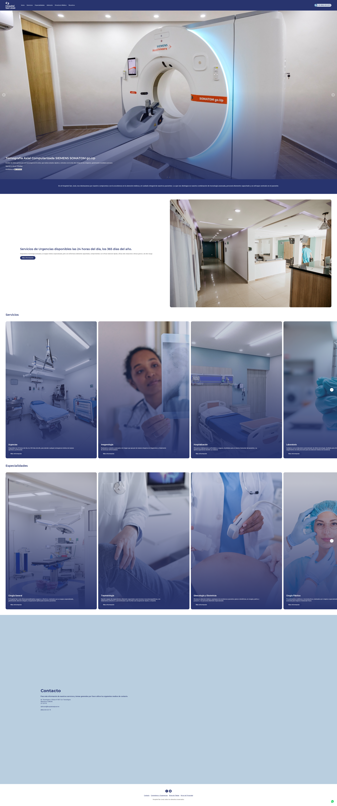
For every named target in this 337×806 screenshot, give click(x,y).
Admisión (50, 5)
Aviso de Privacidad (187, 795)
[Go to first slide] (333, 95)
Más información (27, 258)
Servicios (30, 5)
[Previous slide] (4, 95)
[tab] (167, 177)
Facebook (166, 791)
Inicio (23, 5)
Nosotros (72, 5)
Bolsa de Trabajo (174, 795)
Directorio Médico (61, 5)
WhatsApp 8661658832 (332, 801)
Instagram (170, 791)
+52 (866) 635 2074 (324, 5)
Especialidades (40, 5)
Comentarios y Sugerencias (159, 795)
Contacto (146, 795)
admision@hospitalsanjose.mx (50, 706)
